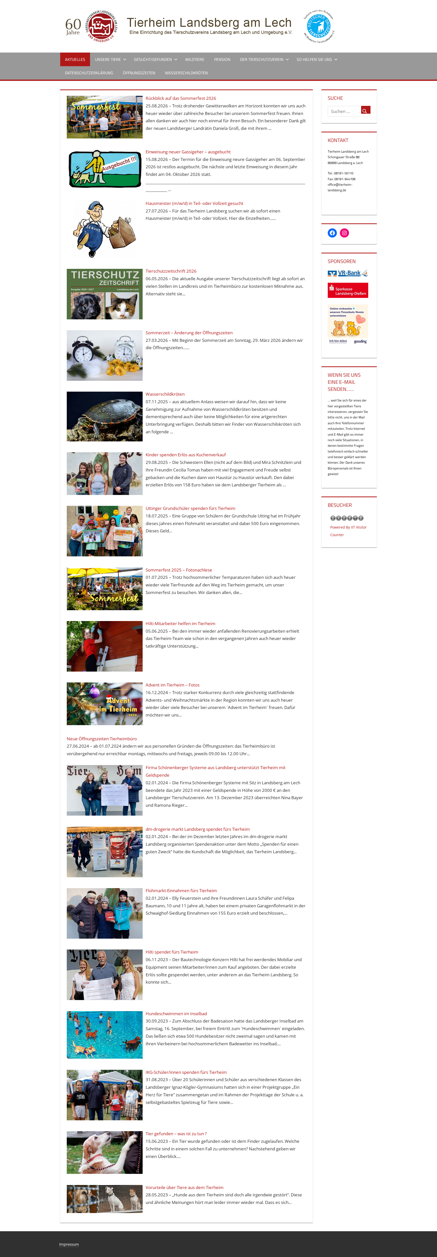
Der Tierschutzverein (261, 59)
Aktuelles (75, 59)
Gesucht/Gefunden (153, 59)
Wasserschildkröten (186, 73)
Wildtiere (194, 59)
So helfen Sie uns (314, 59)
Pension (222, 59)
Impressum (69, 1244)
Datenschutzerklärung (89, 73)
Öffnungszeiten (139, 73)
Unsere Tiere (108, 59)
